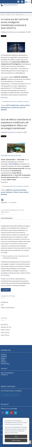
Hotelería (9, 192)
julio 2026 (4, 324)
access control (24, 105)
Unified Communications (7, 307)
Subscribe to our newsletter (10, 395)
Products (4, 354)
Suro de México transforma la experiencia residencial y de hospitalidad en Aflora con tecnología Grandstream (16, 124)
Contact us (4, 375)
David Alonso (12, 32)
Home (2, 14)
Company (8, 14)
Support (3, 358)
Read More (4, 97)
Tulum (15, 192)
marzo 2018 (5, 332)
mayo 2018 (5, 335)
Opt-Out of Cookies (16, 440)
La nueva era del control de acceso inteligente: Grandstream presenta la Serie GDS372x (14, 24)
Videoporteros (6, 107)
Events (3, 360)
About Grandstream (7, 373)
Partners (3, 362)
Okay (16, 436)
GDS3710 (9, 190)
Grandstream (14, 105)
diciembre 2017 (6, 327)
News (13, 14)
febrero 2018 (5, 330)
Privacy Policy (19, 424)
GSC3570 (4, 194)
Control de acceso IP (18, 107)
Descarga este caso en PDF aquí (11, 155)
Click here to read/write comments (19, 101)
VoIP (7, 105)
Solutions (4, 356)
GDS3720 (4, 110)
